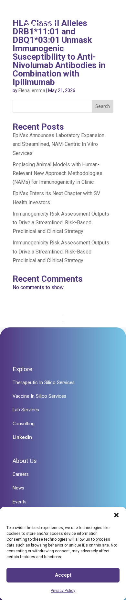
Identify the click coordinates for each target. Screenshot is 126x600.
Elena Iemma (31, 90)
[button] (116, 515)
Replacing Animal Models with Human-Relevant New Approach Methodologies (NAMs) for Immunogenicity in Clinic (57, 173)
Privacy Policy (63, 590)
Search (102, 106)
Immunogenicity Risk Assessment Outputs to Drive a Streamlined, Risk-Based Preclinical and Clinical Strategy (61, 222)
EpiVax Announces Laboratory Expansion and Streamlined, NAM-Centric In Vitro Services (58, 144)
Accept (63, 575)
